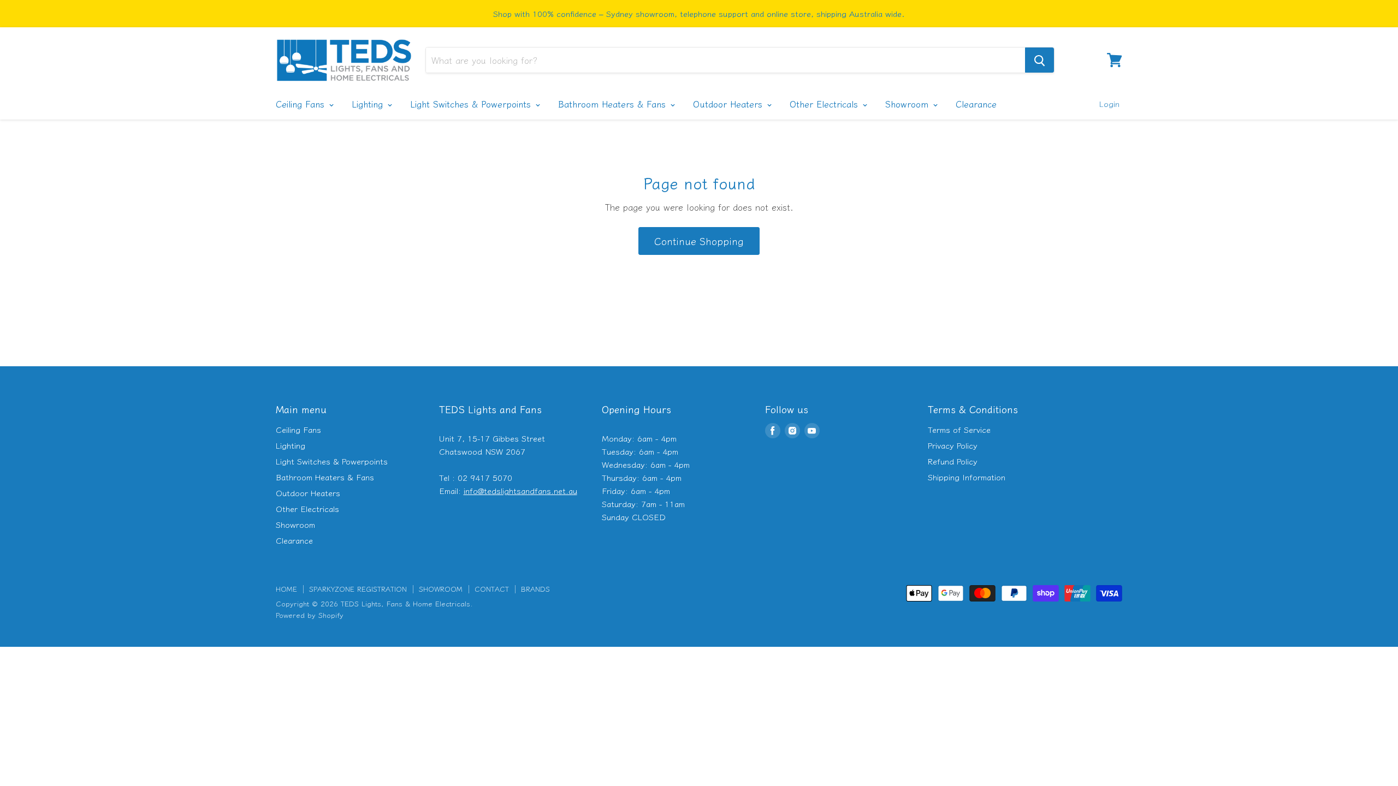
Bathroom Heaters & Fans (613, 103)
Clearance (976, 103)
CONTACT (492, 588)
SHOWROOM (441, 588)
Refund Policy (953, 461)
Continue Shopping (699, 241)
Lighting (369, 103)
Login (1109, 103)
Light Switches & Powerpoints (472, 103)
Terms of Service (959, 429)
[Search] (1039, 60)
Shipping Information (966, 477)
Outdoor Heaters (729, 103)
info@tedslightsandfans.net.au (520, 490)
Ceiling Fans (302, 103)
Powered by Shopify (309, 615)
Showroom (908, 103)
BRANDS (535, 588)
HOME (286, 588)
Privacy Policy (953, 445)
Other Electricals (825, 103)
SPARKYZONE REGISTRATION (358, 588)
